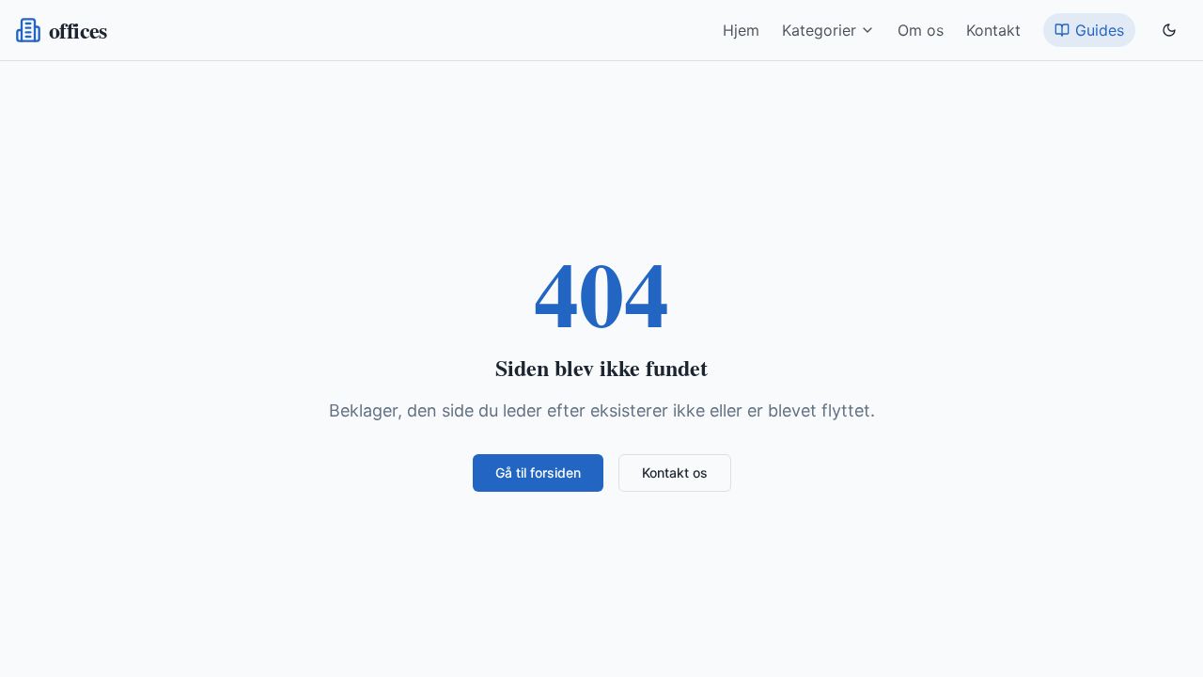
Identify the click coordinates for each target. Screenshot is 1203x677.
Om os (921, 30)
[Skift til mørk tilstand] (1169, 30)
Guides (1099, 30)
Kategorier (819, 30)
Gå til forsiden (538, 472)
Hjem (741, 30)
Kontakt (993, 30)
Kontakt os (675, 472)
